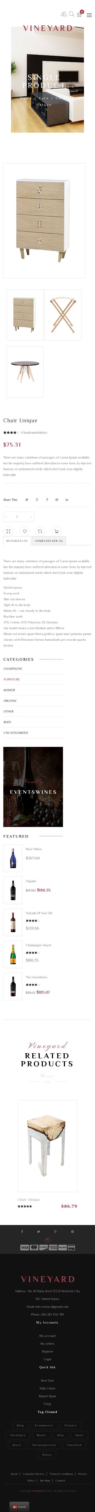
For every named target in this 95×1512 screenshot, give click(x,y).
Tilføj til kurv (70, 1143)
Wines (47, 1454)
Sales (79, 1435)
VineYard (74, 1445)
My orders (47, 1343)
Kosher (9, 690)
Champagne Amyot (38, 945)
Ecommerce (44, 1425)
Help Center (47, 1388)
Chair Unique (29, 1199)
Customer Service (33, 1474)
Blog (20, 1425)
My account (48, 1336)
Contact (60, 1480)
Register (47, 1351)
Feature (71, 1425)
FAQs (47, 1404)
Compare (40, 529)
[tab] (17, 540)
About (14, 1474)
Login (47, 1359)
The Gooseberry (36, 977)
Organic (10, 700)
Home (26, 98)
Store (17, 1445)
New (60, 1435)
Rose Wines (34, 849)
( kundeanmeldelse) (34, 432)
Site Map (45, 1480)
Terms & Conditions (61, 1474)
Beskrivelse (17, 540)
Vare (44, 98)
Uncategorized (15, 732)
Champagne (12, 668)
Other (8, 711)
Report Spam (47, 1396)
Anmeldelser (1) (49, 540)
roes (7, 722)
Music (41, 1435)
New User (47, 1380)
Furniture (11, 679)
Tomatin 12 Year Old (39, 913)
